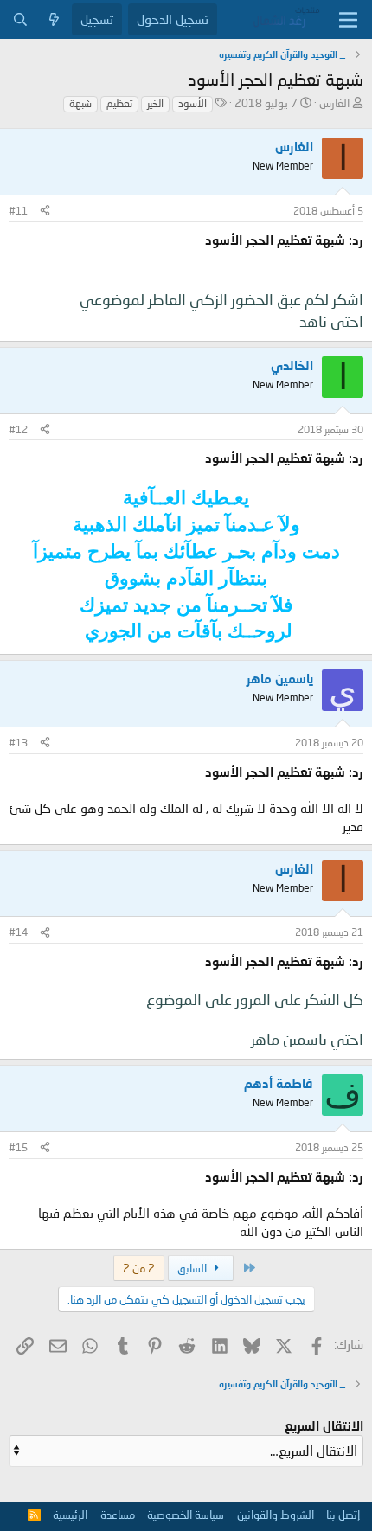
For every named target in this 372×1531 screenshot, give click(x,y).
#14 (18, 932)
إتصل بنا (343, 1514)
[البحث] (20, 19)
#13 (18, 742)
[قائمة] (348, 20)
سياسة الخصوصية (185, 1514)
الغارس (334, 103)
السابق (193, 1268)
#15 (18, 1147)
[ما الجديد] (54, 19)
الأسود (192, 103)
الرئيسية (70, 1514)
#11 (18, 210)
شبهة (80, 103)
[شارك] (45, 211)
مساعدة (117, 1514)
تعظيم (119, 103)
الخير (155, 103)
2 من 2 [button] (139, 1268)
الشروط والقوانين (275, 1514)
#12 (18, 429)
